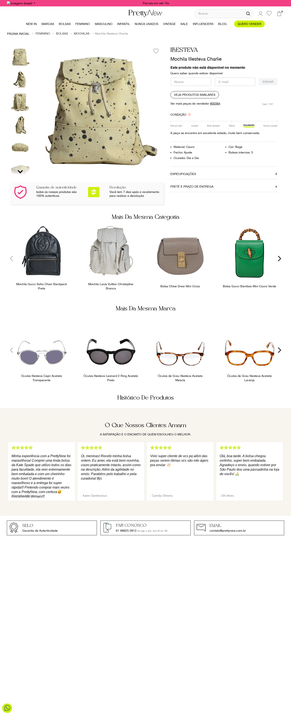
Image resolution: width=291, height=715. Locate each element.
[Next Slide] (279, 258)
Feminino (43, 33)
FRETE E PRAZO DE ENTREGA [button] (191, 186)
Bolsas (62, 33)
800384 (215, 103)
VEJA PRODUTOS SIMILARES (194, 94)
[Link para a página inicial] (18, 33)
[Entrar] (260, 13)
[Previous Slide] (12, 258)
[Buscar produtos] (248, 13)
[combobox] (224, 13)
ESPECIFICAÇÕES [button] (183, 174)
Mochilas (81, 33)
